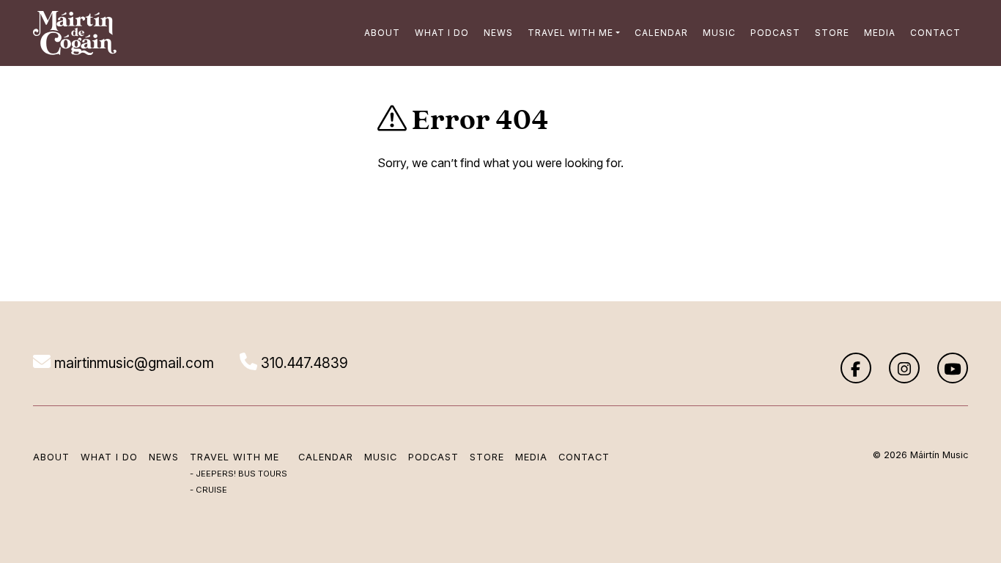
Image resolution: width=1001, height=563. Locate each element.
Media (879, 32)
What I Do (442, 32)
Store (832, 32)
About (382, 32)
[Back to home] (75, 33)
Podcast (775, 32)
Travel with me (570, 32)
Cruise (211, 490)
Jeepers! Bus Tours (241, 473)
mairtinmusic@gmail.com (132, 363)
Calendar (661, 32)
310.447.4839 (302, 363)
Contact (935, 32)
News (498, 32)
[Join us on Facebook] (856, 368)
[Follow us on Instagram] (904, 368)
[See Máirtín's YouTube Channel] (952, 368)
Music (719, 32)
